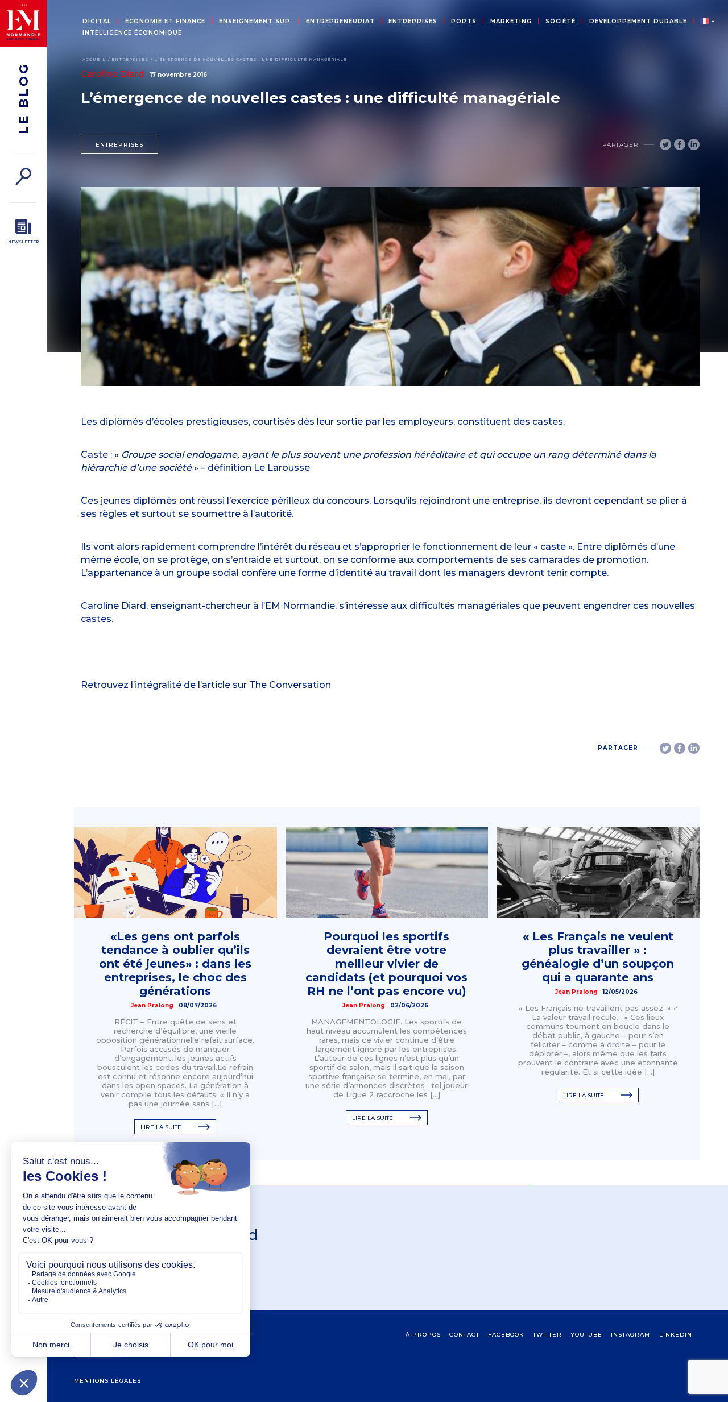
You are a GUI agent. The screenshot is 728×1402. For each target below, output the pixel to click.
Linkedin (675, 1334)
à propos (423, 1334)
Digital (96, 21)
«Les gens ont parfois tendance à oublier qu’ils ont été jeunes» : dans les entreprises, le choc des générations (175, 964)
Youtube (586, 1334)
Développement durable (638, 21)
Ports (464, 21)
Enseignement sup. (255, 21)
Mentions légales (107, 1380)
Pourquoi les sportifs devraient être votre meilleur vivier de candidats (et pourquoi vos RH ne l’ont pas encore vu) (386, 964)
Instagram (630, 1334)
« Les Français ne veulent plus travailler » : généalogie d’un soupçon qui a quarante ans (598, 957)
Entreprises (412, 21)
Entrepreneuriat (340, 21)
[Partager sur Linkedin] (694, 144)
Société (560, 21)
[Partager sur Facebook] (679, 144)
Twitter (547, 1334)
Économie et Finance (165, 21)
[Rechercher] (23, 176)
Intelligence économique (132, 33)
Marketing (511, 21)
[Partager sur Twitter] (665, 144)
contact (464, 1334)
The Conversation (290, 684)
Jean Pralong (152, 1005)
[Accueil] (23, 23)
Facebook (506, 1334)
